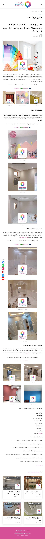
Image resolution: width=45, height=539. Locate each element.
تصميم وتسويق (27, 533)
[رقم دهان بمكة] (3, 262)
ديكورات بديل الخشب (36, 477)
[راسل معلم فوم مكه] (3, 265)
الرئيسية (26, 535)
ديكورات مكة (28, 477)
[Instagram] (3, 268)
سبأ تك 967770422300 (19, 533)
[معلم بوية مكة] (3, 272)
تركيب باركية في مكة (16, 503)
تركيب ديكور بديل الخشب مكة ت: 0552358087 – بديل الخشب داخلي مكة (33, 493)
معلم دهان (40, 433)
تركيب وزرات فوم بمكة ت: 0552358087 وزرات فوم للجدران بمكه (33, 519)
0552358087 (25, 88)
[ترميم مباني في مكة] (3, 278)
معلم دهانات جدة (39, 465)
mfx (37, 35)
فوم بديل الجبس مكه (24, 237)
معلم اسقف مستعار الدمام (33, 472)
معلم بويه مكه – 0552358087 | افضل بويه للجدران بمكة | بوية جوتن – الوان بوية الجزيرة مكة (22, 28)
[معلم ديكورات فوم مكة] (3, 275)
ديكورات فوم (31, 503)
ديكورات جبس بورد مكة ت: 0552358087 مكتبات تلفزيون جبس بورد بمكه (13, 493)
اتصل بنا (18, 535)
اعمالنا (22, 535)
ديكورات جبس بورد (16, 477)
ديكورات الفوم (38, 503)
